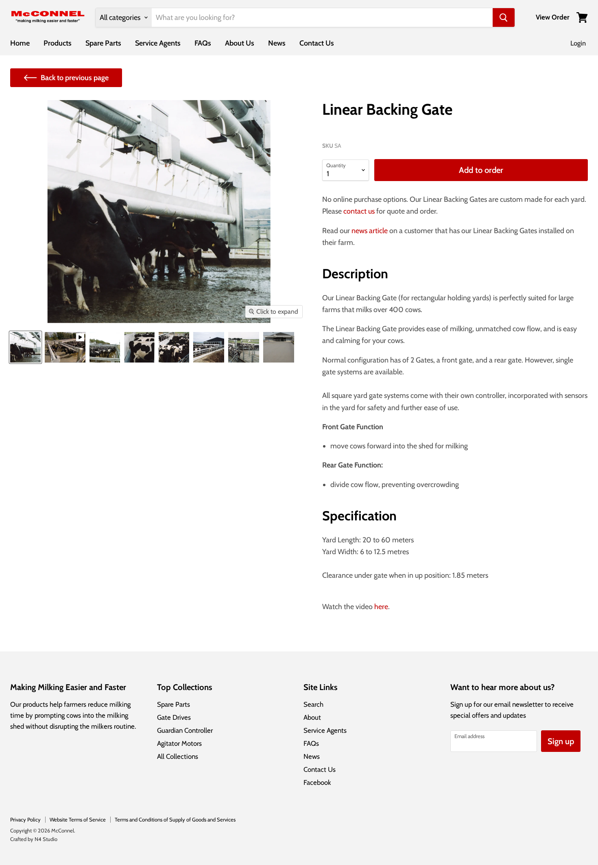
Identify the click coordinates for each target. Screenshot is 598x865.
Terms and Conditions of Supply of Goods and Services (175, 819)
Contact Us (316, 43)
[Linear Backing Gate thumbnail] (25, 347)
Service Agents (158, 43)
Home (20, 43)
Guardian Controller (185, 730)
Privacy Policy (25, 819)
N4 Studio (46, 839)
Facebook (317, 782)
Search (313, 704)
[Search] (504, 17)
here (381, 606)
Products (58, 43)
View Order (553, 17)
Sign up (561, 741)
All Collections (177, 756)
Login (578, 43)
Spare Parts (103, 43)
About (312, 717)
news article (369, 230)
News (277, 43)
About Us (239, 43)
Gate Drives (174, 717)
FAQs (202, 43)
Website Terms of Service (78, 819)
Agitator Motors (179, 743)
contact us (359, 211)
